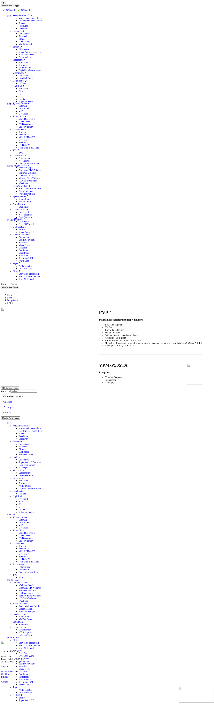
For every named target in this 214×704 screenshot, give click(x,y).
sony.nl (4, 666)
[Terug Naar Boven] (3, 2)
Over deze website (9, 671)
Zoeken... (5, 284)
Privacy (4, 677)
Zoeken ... (5, 391)
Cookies (5, 674)
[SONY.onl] (16, 10)
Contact (4, 681)
